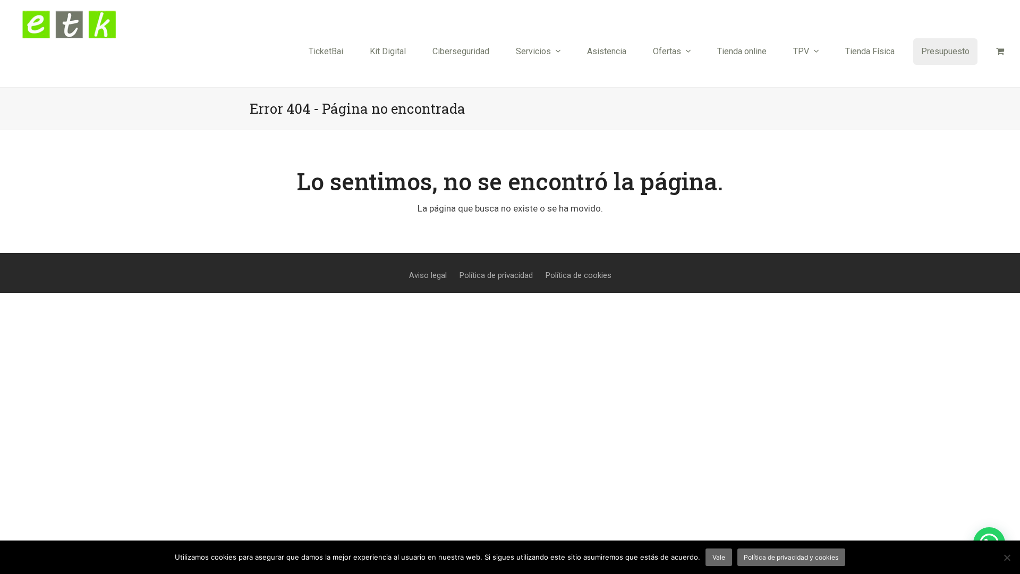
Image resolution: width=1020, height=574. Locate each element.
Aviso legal (428, 275)
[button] (1000, 51)
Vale (718, 557)
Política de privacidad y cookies (791, 557)
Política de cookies (578, 275)
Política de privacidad (496, 275)
